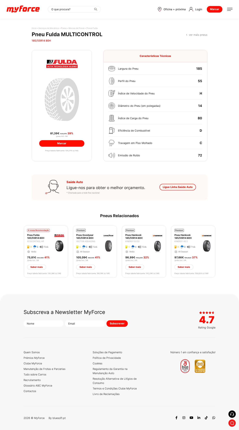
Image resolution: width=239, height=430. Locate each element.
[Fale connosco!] (232, 423)
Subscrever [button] (117, 323)
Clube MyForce (33, 363)
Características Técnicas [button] (155, 56)
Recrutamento (32, 380)
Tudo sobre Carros (35, 374)
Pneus (64, 28)
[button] (172, 9)
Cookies (97, 363)
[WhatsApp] (213, 418)
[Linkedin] (198, 418)
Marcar (214, 9)
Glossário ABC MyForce (38, 385)
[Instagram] (184, 418)
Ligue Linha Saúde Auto (178, 187)
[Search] (95, 9)
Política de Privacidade (107, 357)
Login (198, 9)
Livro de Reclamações (106, 394)
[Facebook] (176, 418)
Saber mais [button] (36, 267)
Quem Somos (32, 352)
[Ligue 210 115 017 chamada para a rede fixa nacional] (232, 414)
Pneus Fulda (92, 28)
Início (34, 28)
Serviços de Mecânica (49, 28)
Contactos (30, 391)
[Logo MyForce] (23, 9)
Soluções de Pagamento (107, 352)
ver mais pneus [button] (198, 34)
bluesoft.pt (59, 418)
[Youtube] (191, 418)
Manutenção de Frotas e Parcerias (44, 369)
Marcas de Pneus (76, 28)
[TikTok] (206, 418)
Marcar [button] (61, 143)
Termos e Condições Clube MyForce (115, 388)
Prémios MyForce (34, 357)
